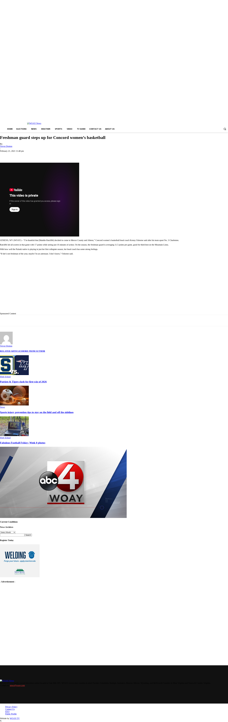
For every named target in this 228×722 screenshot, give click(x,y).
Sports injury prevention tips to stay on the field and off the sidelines (36, 412)
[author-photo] (6, 343)
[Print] (43, 155)
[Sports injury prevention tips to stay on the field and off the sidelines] (14, 405)
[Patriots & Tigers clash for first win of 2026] (14, 374)
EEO (7, 711)
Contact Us (10, 709)
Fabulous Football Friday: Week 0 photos (22, 442)
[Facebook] (24, 155)
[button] (225, 129)
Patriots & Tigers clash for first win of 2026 (23, 381)
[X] (33, 155)
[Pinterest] (62, 155)
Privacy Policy (11, 707)
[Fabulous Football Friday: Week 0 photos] (14, 435)
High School (5, 377)
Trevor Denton (6, 146)
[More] (90, 155)
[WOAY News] (34, 123)
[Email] (52, 155)
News (2, 407)
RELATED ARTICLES (11, 351)
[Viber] (81, 155)
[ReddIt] (71, 155)
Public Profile (11, 714)
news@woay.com (17, 685)
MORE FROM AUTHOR (33, 351)
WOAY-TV (15, 718)
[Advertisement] (54, 288)
